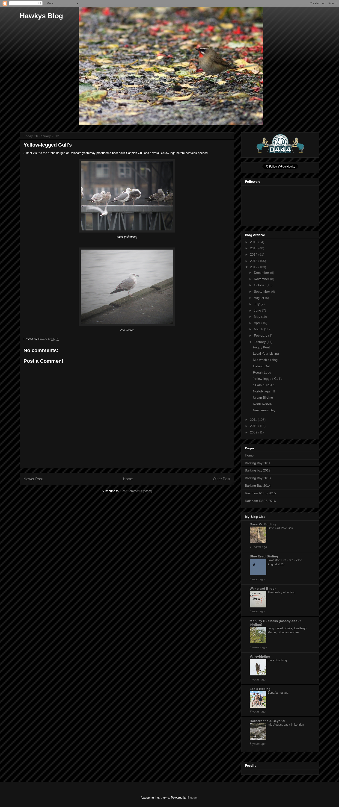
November (262, 279)
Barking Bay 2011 (258, 463)
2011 (254, 419)
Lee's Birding (260, 689)
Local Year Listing (266, 353)
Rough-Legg (262, 372)
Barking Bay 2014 (258, 485)
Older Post (221, 479)
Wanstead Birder (263, 588)
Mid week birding (265, 360)
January (260, 342)
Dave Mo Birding (263, 524)
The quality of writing (281, 592)
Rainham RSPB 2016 (260, 501)
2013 (254, 261)
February (261, 335)
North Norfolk (262, 404)
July (257, 304)
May (257, 316)
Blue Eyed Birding (264, 556)
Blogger (192, 797)
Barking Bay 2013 (258, 478)
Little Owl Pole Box (280, 528)
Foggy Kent (261, 347)
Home (128, 479)
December (262, 272)
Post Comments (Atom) (136, 491)
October (260, 285)
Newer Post (33, 479)
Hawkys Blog (41, 16)
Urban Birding (263, 397)
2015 (254, 248)
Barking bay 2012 (258, 470)
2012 (254, 267)
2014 (254, 254)
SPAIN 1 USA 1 (264, 385)
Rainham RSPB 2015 (260, 493)
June (258, 310)
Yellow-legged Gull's (267, 378)
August (259, 298)
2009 (254, 432)
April (257, 323)
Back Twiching (277, 660)
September (262, 291)
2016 (254, 242)
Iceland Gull (261, 366)
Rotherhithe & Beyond (267, 721)
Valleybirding (260, 656)
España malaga (278, 692)
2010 (254, 426)
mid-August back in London (286, 724)
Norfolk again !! (264, 391)
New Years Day (264, 410)
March (259, 329)
